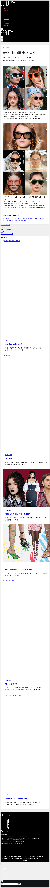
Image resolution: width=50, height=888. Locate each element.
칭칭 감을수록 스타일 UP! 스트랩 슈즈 (18, 569)
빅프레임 (25, 218)
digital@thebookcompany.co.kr (28, 839)
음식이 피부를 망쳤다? (7, 228)
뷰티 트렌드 (18, 218)
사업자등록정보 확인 (5, 841)
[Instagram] (3, 832)
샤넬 (29, 218)
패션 (17, 221)
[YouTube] (6, 832)
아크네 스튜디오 (42, 218)
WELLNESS (6, 23)
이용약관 (6, 849)
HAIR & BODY (7, 25)
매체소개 (2, 849)
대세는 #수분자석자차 (7, 233)
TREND (5, 17)
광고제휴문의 (26, 849)
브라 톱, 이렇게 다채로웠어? (15, 344)
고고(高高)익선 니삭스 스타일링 (16, 798)
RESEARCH (6, 12)
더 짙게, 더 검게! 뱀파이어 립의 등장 (17, 514)
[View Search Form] (2, 29)
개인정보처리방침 (11, 849)
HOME (5, 8)
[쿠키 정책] (19, 858)
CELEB (5, 14)
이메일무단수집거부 (20, 849)
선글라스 (34, 218)
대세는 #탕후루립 (11, 684)
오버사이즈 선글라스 (9, 221)
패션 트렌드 (22, 221)
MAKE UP (6, 21)
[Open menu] (2, 40)
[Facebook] (2, 832)
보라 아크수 (11, 218)
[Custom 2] (8, 832)
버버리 (5, 218)
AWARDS (6, 10)
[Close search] (2, 881)
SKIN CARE (6, 19)
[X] (5, 832)
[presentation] (26, 288)
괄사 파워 (8, 458)
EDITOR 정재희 (7, 57)
